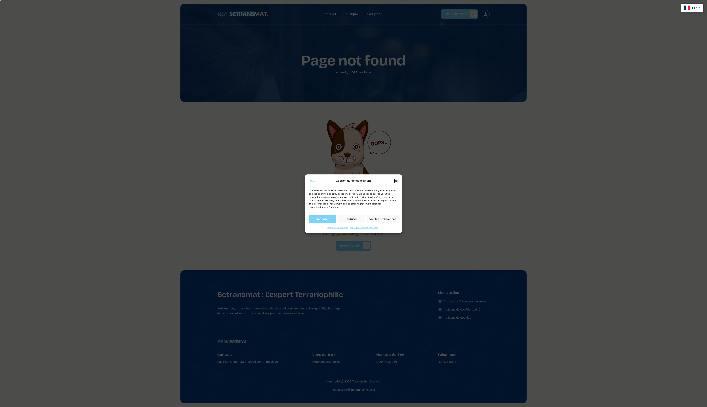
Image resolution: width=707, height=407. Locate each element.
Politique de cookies (337, 227)
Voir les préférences (382, 219)
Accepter (322, 219)
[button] (396, 181)
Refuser (352, 219)
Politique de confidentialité (364, 227)
